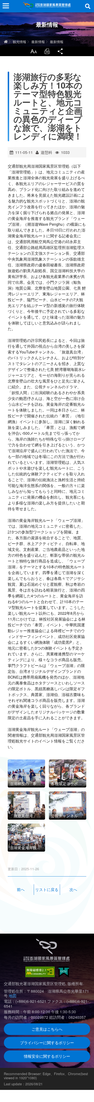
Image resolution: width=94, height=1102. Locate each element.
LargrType (33, 51)
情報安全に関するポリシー (47, 1056)
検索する (88, 6)
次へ (73, 889)
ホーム (6, 41)
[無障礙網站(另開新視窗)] (40, 972)
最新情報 (38, 41)
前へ (21, 889)
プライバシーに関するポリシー (47, 1042)
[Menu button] (6, 6)
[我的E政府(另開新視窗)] (64, 972)
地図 (12, 995)
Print (47, 51)
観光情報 (19, 41)
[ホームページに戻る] (47, 6)
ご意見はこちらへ (47, 1029)
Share (60, 51)
